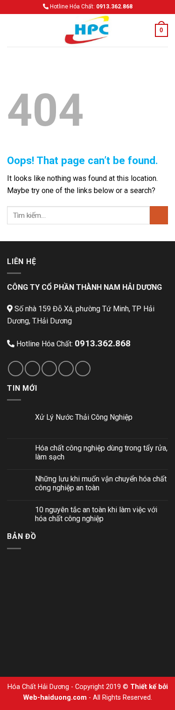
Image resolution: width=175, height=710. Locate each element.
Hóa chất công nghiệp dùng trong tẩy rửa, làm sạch (101, 452)
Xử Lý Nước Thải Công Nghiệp (84, 417)
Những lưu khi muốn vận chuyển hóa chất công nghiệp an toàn (101, 483)
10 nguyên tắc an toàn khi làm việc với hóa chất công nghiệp (96, 514)
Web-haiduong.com (55, 698)
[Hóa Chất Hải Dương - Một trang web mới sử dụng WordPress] (87, 30)
